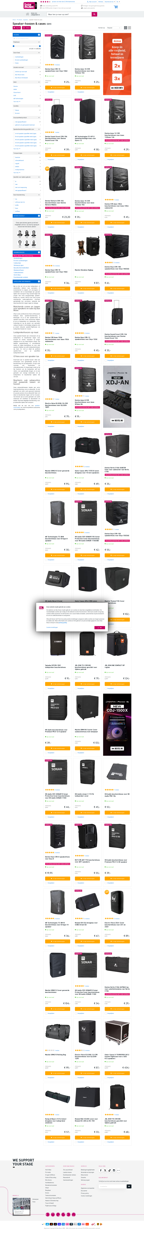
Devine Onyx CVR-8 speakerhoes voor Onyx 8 (57, 858)
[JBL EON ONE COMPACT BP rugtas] (117, 644)
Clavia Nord (16, 92)
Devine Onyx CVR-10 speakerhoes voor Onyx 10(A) (56, 70)
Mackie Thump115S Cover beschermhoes (114, 602)
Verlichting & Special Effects (53, 1198)
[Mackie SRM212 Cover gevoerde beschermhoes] (57, 966)
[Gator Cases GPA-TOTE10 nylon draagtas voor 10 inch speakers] (87, 446)
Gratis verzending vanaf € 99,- (50, 6)
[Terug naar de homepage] (27, 14)
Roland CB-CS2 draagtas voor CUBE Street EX (86, 924)
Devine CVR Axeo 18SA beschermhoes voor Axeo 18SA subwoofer (116, 206)
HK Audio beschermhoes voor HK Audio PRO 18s (117, 795)
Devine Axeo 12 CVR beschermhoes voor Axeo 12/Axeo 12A (114, 135)
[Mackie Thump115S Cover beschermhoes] (117, 580)
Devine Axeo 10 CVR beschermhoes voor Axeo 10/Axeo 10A (84, 71)
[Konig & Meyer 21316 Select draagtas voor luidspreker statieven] (57, 1097)
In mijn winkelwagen (59, 87)
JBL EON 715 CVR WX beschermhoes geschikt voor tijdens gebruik (116, 1121)
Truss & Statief (49, 1203)
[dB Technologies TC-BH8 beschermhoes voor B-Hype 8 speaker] (57, 514)
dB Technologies (18, 98)
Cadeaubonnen (18, 272)
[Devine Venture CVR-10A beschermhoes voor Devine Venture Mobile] (57, 179)
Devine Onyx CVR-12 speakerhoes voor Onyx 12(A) (86, 338)
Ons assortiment (68, 1170)
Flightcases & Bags (50, 1205)
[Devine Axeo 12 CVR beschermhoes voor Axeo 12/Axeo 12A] (117, 112)
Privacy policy (85, 1193)
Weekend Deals (19, 270)
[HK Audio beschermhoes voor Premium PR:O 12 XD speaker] (117, 837)
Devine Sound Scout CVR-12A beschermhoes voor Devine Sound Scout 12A (116, 336)
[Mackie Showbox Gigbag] (87, 247)
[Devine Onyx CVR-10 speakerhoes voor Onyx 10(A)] (57, 48)
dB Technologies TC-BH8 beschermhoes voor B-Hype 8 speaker (56, 539)
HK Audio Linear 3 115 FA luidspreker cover (84, 795)
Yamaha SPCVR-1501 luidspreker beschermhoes (55, 666)
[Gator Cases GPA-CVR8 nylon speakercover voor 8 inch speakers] (87, 580)
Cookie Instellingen (52, 627)
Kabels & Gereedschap (51, 1200)
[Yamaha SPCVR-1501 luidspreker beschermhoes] (57, 644)
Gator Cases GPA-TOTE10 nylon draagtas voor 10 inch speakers (87, 472)
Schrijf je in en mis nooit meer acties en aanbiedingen (114, 1181)
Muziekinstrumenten (51, 1185)
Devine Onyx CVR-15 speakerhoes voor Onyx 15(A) (56, 271)
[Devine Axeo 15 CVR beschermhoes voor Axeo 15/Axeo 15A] (87, 179)
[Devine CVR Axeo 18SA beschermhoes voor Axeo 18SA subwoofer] (117, 179)
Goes (33, 1202)
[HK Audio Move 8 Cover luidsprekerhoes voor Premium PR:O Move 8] (57, 580)
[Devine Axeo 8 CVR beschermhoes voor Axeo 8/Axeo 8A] (87, 380)
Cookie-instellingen (86, 1196)
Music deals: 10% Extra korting (23, 256)
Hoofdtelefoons (49, 1182)
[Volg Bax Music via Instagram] (114, 1170)
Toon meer (16, 101)
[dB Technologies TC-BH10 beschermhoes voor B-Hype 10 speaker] (57, 903)
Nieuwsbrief (66, 1177)
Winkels (100, 1)
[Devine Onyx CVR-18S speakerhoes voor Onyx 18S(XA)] (117, 247)
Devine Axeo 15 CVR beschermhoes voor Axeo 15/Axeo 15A (84, 203)
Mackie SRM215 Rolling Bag (55, 1055)
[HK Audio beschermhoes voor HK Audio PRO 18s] (117, 773)
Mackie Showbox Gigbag (84, 270)
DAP (14, 95)
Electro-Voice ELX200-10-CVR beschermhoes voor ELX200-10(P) (56, 405)
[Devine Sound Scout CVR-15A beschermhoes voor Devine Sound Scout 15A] (57, 112)
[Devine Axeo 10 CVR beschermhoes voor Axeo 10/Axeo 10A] (87, 48)
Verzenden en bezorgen (87, 1172)
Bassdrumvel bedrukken (21, 268)
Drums (47, 1193)
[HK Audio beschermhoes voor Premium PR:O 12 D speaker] (57, 708)
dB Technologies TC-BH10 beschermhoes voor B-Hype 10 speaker (57, 925)
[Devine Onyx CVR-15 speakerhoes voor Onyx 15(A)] (57, 247)
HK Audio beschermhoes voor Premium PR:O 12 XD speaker (116, 861)
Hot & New (17, 275)
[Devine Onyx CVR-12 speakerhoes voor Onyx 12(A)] (87, 313)
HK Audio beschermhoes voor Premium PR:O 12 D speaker (56, 731)
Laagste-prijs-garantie (89, 8)
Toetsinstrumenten (50, 1195)
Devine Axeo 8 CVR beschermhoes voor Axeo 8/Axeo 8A (84, 402)
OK (101, 627)
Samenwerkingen (68, 1180)
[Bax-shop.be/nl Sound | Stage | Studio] (30, 5)
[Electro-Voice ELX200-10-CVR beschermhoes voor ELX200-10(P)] (57, 380)
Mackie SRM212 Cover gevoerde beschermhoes (57, 991)
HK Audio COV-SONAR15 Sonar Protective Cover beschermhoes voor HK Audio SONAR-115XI (57, 796)
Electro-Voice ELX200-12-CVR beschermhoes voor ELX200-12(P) (86, 1056)
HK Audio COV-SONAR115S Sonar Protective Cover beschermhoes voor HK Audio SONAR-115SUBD (87, 539)
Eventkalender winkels (21, 277)
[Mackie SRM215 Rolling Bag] (57, 1033)
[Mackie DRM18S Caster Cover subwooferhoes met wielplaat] (87, 708)
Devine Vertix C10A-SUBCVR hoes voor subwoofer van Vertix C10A (117, 470)
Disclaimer (84, 1190)
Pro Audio (48, 1172)
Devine (15, 86)
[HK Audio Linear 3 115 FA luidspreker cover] (87, 773)
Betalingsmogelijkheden (88, 1170)
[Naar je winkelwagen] (116, 6)
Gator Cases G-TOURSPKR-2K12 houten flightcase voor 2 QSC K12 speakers (117, 1056)
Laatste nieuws (67, 1172)
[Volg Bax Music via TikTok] (110, 1170)
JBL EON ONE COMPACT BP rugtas (115, 666)
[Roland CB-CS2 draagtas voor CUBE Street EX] (87, 903)
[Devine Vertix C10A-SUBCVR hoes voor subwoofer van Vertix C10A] (117, 446)
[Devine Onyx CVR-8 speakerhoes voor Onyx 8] (57, 837)
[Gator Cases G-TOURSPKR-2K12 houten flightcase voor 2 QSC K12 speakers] (117, 1033)
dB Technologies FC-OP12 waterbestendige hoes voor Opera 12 (85, 138)
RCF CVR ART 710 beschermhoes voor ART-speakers (87, 861)
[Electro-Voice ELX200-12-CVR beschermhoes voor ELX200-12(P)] (87, 1033)
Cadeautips (17, 263)
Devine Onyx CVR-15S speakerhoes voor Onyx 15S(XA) (117, 535)
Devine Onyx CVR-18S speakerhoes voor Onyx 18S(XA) (117, 268)
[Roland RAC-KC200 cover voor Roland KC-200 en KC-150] (87, 1097)
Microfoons (48, 1180)
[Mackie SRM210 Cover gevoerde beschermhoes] (57, 446)
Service (84, 1166)
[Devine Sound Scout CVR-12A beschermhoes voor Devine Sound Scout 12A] (117, 313)
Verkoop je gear (19, 265)
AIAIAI (15, 89)
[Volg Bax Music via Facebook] (101, 1170)
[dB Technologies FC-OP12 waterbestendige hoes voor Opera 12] (87, 112)
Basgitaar (48, 1190)
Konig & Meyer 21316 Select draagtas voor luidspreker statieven (55, 1121)
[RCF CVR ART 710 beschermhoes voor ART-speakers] (87, 837)
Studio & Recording (50, 1177)
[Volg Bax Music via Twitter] (105, 1170)
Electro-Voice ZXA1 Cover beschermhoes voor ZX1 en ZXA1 (115, 925)
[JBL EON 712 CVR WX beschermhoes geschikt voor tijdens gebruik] (87, 644)
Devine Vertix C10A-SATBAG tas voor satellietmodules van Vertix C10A (117, 989)
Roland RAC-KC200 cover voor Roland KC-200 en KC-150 (86, 1120)
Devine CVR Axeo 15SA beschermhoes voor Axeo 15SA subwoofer (57, 339)
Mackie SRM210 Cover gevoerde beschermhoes (57, 472)
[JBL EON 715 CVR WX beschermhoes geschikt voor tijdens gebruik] (117, 1097)
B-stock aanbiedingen (21, 260)
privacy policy (63, 622)
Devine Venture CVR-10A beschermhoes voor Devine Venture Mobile (55, 203)
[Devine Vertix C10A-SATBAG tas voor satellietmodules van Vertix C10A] (117, 966)
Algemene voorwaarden (87, 1188)
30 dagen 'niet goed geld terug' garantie (93, 6)
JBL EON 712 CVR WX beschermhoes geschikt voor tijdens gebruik (86, 667)
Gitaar (47, 1187)
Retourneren (84, 1175)
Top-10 (18, 28)
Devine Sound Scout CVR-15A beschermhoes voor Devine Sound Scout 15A (56, 138)
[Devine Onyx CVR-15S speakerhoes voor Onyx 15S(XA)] (117, 514)
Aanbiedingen (18, 258)
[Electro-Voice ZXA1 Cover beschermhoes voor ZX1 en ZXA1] (117, 903)
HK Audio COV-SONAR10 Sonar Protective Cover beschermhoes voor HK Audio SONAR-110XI (87, 992)
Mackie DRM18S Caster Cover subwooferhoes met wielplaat (86, 731)
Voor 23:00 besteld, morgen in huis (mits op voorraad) (56, 8)
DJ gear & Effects (50, 1175)
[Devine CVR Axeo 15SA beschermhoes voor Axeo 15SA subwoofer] (57, 313)
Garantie (83, 1177)
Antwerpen (35, 1199)
